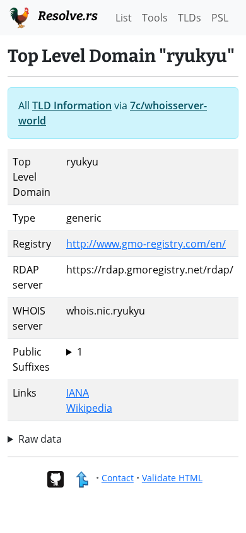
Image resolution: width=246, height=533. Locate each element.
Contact (118, 478)
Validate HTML (172, 478)
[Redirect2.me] (81, 478)
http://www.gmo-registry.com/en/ (146, 244)
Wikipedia (89, 408)
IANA (77, 393)
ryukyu (82, 352)
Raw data (40, 439)
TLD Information (72, 105)
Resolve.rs (66, 15)
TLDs (189, 18)
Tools (155, 18)
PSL (219, 18)
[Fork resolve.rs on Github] (55, 478)
